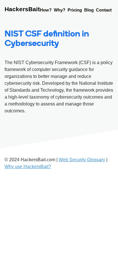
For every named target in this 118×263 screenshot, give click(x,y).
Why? (59, 9)
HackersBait (22, 9)
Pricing (75, 9)
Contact (104, 9)
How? (46, 9)
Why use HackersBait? (28, 166)
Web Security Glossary (82, 159)
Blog (89, 9)
